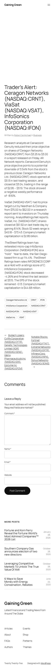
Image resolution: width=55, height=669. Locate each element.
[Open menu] (49, 5)
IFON (42, 299)
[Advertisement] (27, 47)
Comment (9, 413)
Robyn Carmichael (22, 135)
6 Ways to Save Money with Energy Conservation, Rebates (18, 581)
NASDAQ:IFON (12, 311)
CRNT (33, 299)
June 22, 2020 (48, 581)
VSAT (21, 317)
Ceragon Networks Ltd (16, 299)
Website (8, 475)
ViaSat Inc (10, 317)
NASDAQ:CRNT (38, 305)
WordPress (46, 663)
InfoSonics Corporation (16, 305)
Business (37, 135)
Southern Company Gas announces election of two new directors (20, 551)
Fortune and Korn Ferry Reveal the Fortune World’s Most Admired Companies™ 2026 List (21, 535)
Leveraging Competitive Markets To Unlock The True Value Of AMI (21, 566)
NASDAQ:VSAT (30, 311)
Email (7, 462)
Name (7, 448)
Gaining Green (13, 4)
